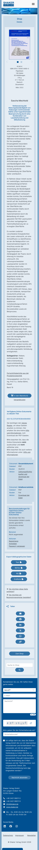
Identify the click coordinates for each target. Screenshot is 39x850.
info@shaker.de (12, 804)
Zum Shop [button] (19, 654)
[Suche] (19, 670)
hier (29, 768)
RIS (17, 573)
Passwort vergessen (17, 546)
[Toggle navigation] (33, 4)
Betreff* (7, 690)
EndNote (17, 579)
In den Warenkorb (21, 396)
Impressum (19, 835)
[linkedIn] (4, 826)
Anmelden (13, 544)
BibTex (17, 568)
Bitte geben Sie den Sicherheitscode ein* (19, 730)
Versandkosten (19, 400)
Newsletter (31, 835)
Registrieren (13, 541)
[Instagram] (16, 826)
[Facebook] (10, 826)
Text (17, 562)
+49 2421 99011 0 (13, 798)
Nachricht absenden (19, 777)
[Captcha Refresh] (31, 723)
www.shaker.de (12, 807)
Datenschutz (8, 835)
